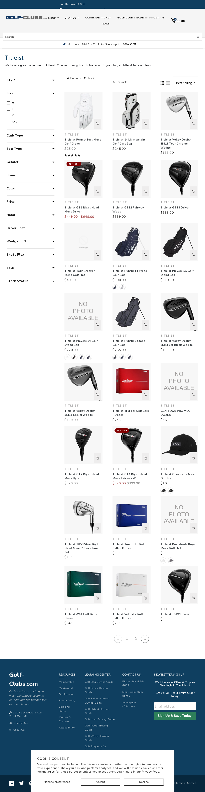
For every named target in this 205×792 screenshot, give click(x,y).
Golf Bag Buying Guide (99, 682)
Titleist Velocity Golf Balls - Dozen (128, 616)
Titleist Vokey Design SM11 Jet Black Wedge (177, 342)
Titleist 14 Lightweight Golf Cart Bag (129, 141)
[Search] (198, 36)
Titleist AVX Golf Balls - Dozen (81, 616)
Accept (100, 782)
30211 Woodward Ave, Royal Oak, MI (25, 714)
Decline (144, 782)
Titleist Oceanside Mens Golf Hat (178, 476)
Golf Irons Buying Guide (100, 719)
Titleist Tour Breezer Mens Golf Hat (79, 272)
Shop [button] (52, 17)
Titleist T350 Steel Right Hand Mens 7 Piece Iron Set (82, 548)
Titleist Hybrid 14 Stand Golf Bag (130, 272)
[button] (72, 155)
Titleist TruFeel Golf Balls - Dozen (131, 412)
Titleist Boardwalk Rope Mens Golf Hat (178, 546)
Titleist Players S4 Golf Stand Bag (81, 342)
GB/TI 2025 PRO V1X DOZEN (175, 412)
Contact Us (21, 723)
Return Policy (67, 700)
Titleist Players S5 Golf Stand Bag (177, 272)
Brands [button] (71, 17)
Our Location (67, 694)
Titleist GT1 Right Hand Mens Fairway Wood (130, 476)
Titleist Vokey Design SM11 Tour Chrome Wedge (176, 143)
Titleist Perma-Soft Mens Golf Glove (82, 141)
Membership (66, 682)
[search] (102, 37)
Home (74, 78)
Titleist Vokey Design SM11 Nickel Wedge (79, 412)
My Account (66, 688)
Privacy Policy (151, 772)
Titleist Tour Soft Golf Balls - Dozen (129, 546)
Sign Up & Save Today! (175, 715)
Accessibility (67, 727)
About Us (19, 729)
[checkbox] (31, 103)
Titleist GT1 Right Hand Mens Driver (81, 209)
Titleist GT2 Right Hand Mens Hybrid (81, 476)
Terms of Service (186, 783)
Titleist (89, 78)
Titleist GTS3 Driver (175, 207)
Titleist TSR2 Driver (175, 614)
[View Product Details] (97, 124)
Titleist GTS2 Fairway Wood (128, 209)
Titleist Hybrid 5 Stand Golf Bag (129, 342)
